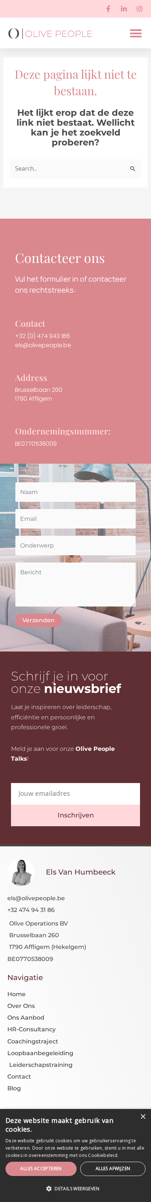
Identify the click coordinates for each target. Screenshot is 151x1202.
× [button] (143, 1117)
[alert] (75, 1155)
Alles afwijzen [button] (113, 1168)
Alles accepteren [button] (41, 1168)
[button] (136, 33)
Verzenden (38, 620)
